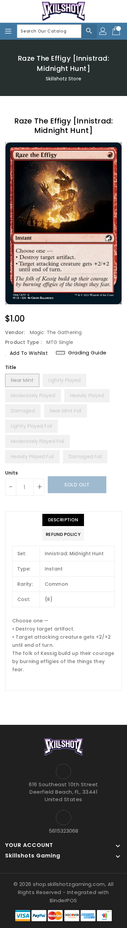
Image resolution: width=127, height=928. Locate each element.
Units (11, 472)
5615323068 (64, 830)
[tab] (63, 520)
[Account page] (103, 31)
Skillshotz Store (63, 78)
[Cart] (117, 31)
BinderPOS (63, 900)
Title (11, 367)
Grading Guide (87, 352)
